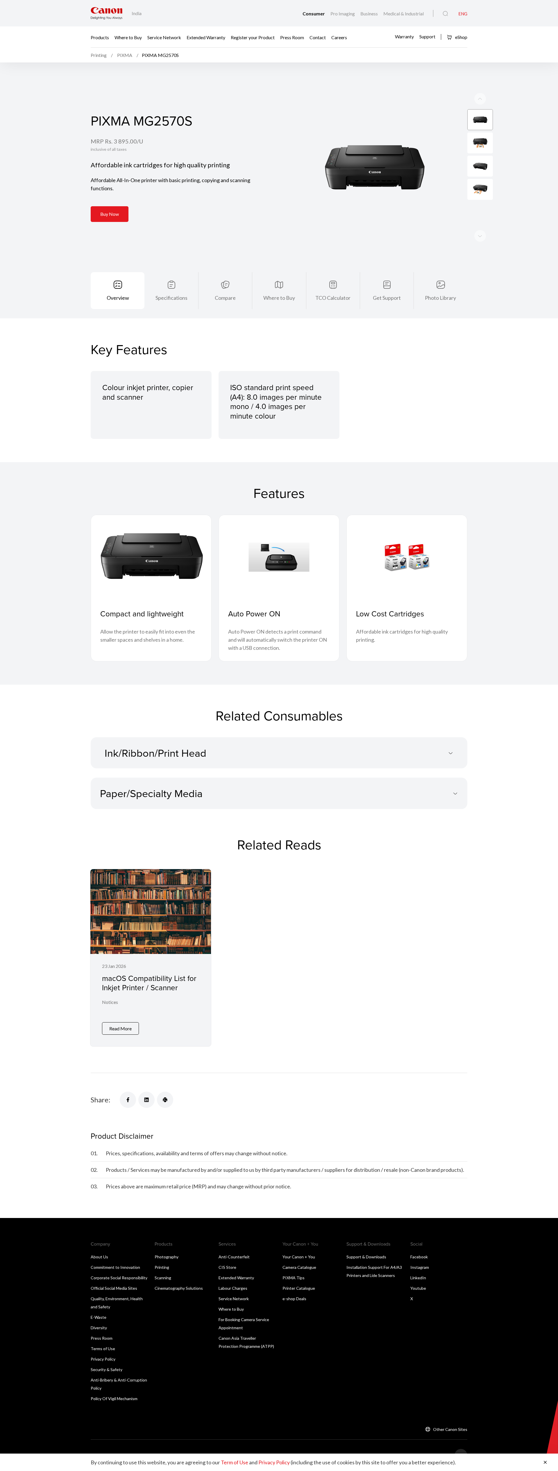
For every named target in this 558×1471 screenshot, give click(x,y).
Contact (318, 37)
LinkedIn (418, 1277)
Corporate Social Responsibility (119, 1277)
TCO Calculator (332, 298)
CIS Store (227, 1267)
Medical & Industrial (403, 13)
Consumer (314, 13)
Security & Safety (106, 1369)
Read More (120, 1028)
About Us (99, 1256)
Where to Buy (128, 37)
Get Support (387, 298)
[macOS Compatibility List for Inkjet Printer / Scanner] (150, 957)
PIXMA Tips (293, 1277)
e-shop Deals (294, 1298)
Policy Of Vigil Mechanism (114, 1398)
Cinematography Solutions (179, 1288)
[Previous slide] (480, 236)
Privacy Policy (103, 1359)
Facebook (419, 1256)
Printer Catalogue (298, 1288)
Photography (166, 1256)
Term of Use (234, 1462)
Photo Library (440, 298)
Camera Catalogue (299, 1267)
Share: (100, 1099)
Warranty (404, 36)
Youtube (418, 1288)
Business (369, 13)
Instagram (419, 1267)
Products (100, 37)
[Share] (128, 1100)
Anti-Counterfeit (234, 1256)
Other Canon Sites (450, 1429)
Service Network (164, 37)
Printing (162, 1267)
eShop (460, 37)
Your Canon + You (298, 1256)
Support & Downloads (366, 1256)
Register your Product (253, 37)
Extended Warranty (206, 37)
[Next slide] (480, 99)
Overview (118, 298)
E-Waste (98, 1317)
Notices (110, 1002)
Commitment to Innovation (115, 1267)
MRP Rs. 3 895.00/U (117, 141)
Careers (339, 37)
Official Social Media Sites (114, 1288)
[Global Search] (445, 14)
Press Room (292, 37)
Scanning (163, 1277)
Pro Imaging (343, 13)
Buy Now (109, 214)
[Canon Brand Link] (106, 13)
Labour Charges (233, 1288)
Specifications (171, 298)
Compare (225, 298)
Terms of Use (103, 1348)
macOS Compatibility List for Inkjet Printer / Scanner (149, 983)
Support (427, 36)
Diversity (99, 1327)
